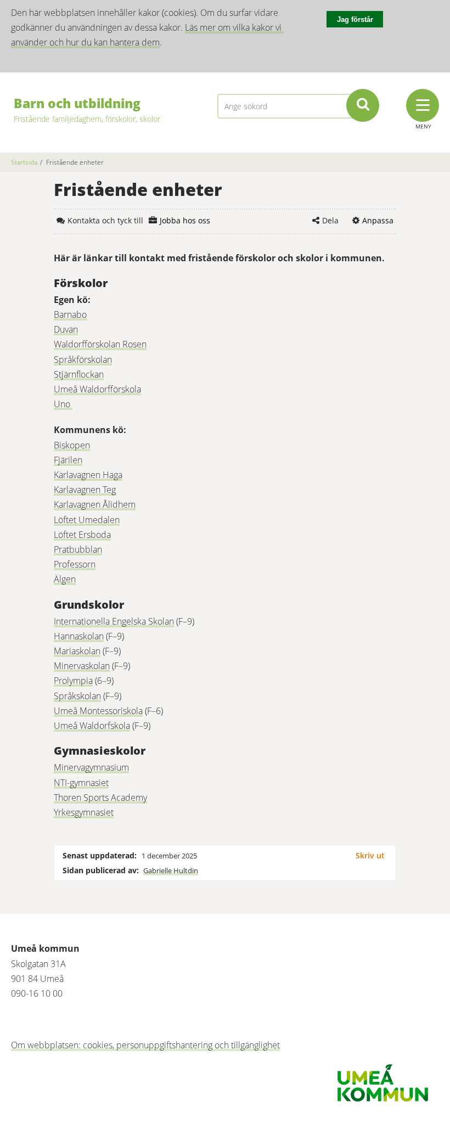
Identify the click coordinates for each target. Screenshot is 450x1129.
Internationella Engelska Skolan (114, 621)
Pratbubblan (78, 549)
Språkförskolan (83, 359)
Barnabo (70, 314)
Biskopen (72, 445)
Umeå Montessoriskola (98, 711)
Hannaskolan (79, 636)
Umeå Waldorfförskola (97, 389)
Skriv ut (370, 855)
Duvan (66, 329)
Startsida (24, 162)
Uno (63, 404)
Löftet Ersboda (82, 535)
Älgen (65, 579)
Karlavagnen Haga (88, 475)
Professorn (74, 564)
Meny (423, 126)
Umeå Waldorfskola (92, 726)
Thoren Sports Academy (100, 797)
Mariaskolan (77, 651)
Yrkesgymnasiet (84, 812)
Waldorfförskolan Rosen (100, 344)
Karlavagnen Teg (85, 490)
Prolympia (73, 681)
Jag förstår (355, 19)
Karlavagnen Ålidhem (95, 504)
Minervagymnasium (91, 767)
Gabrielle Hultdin (170, 870)
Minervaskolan (82, 666)
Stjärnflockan (79, 374)
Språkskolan (77, 696)
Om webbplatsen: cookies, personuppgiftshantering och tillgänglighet (145, 1045)
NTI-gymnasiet (81, 783)
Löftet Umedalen (87, 520)
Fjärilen (68, 460)
